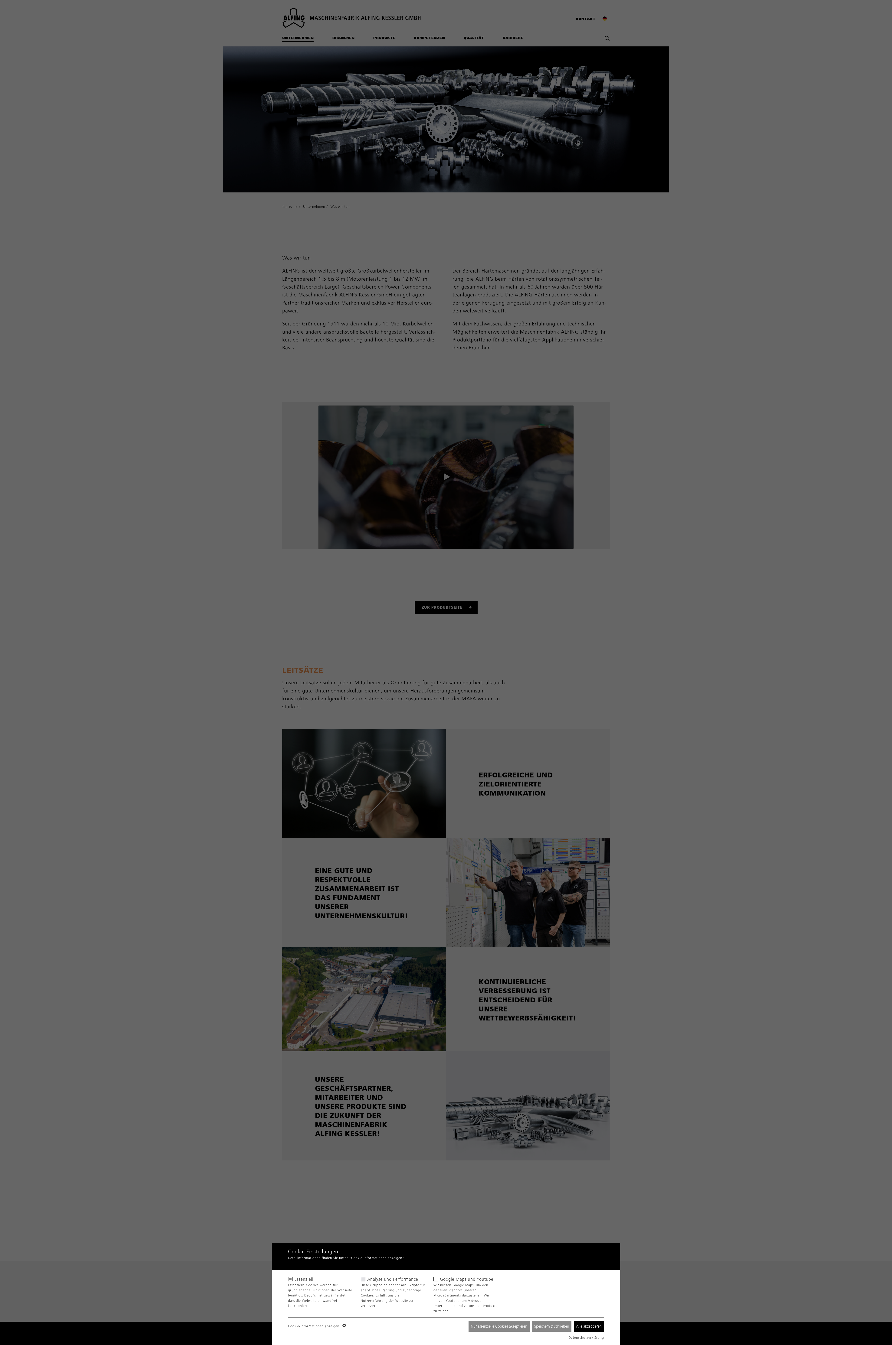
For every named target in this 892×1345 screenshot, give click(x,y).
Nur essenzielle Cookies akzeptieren (499, 1326)
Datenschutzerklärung (586, 1338)
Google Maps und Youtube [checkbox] (466, 1279)
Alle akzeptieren (589, 1326)
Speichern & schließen (551, 1326)
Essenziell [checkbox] (304, 1279)
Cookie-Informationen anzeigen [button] (314, 1326)
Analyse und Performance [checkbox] (392, 1279)
